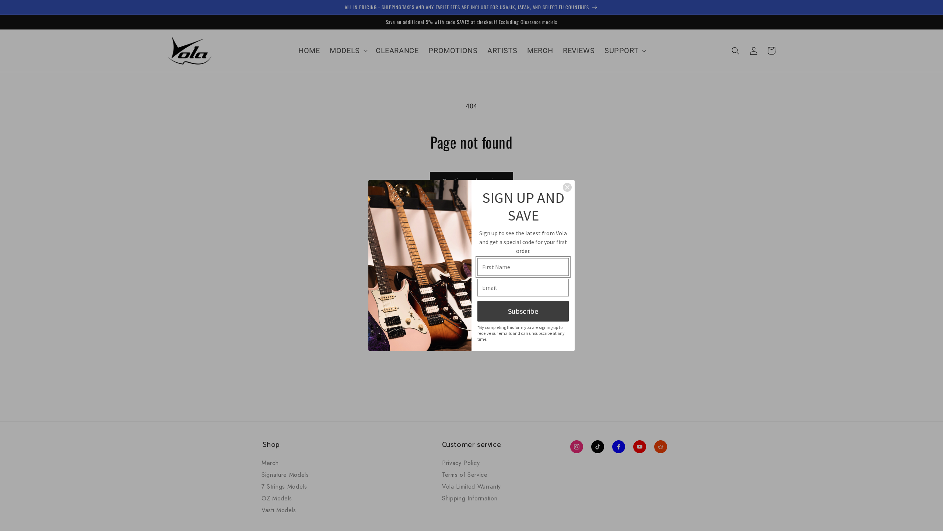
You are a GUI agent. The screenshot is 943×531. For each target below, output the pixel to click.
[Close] (567, 187)
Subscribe (523, 311)
